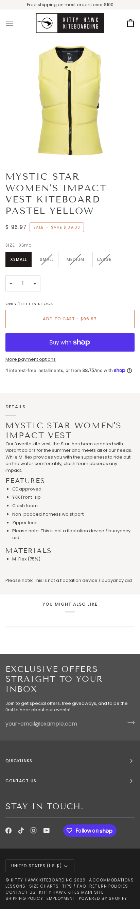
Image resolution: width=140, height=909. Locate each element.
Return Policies (108, 886)
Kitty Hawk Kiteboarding (42, 880)
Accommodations (111, 880)
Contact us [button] (20, 781)
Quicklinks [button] (18, 761)
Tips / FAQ (74, 886)
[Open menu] (15, 23)
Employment (61, 898)
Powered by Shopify (103, 898)
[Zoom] (23, 148)
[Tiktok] (21, 830)
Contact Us (20, 892)
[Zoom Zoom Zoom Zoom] (70, 101)
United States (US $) (36, 866)
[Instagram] (34, 830)
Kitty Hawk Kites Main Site (71, 892)
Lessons (15, 886)
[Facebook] (8, 830)
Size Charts (44, 886)
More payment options (30, 359)
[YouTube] (46, 830)
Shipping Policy (24, 898)
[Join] (129, 722)
